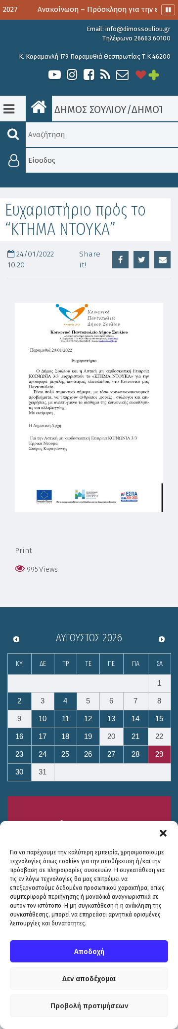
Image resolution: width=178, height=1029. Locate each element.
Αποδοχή (89, 951)
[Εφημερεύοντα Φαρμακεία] (160, 75)
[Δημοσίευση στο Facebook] (120, 259)
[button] (163, 833)
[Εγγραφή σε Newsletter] (122, 75)
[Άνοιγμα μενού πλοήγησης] (9, 109)
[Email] (162, 259)
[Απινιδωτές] (141, 75)
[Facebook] (88, 75)
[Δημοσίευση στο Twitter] (142, 259)
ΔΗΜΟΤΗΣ (154, 109)
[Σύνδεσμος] (89, 407)
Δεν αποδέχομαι (89, 978)
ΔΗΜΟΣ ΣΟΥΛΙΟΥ (89, 109)
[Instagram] (72, 75)
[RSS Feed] (105, 75)
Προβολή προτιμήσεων (89, 1005)
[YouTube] (54, 75)
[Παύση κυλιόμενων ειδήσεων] (168, 9)
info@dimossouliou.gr (138, 29)
